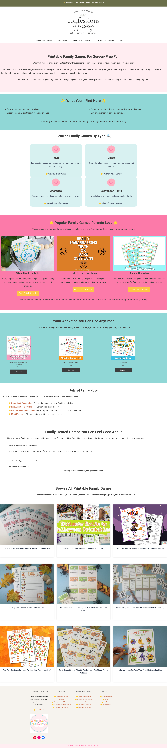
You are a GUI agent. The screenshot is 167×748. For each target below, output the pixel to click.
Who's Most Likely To (84, 704)
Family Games (62, 40)
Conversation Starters (44, 40)
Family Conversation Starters (24, 410)
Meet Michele (40, 710)
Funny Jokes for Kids (84, 696)
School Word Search (84, 707)
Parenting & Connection (21, 403)
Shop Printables (107, 696)
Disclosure (107, 702)
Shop (121, 40)
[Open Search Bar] (130, 40)
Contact (107, 699)
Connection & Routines (106, 40)
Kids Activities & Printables (82, 40)
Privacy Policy (106, 704)
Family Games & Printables (62, 702)
